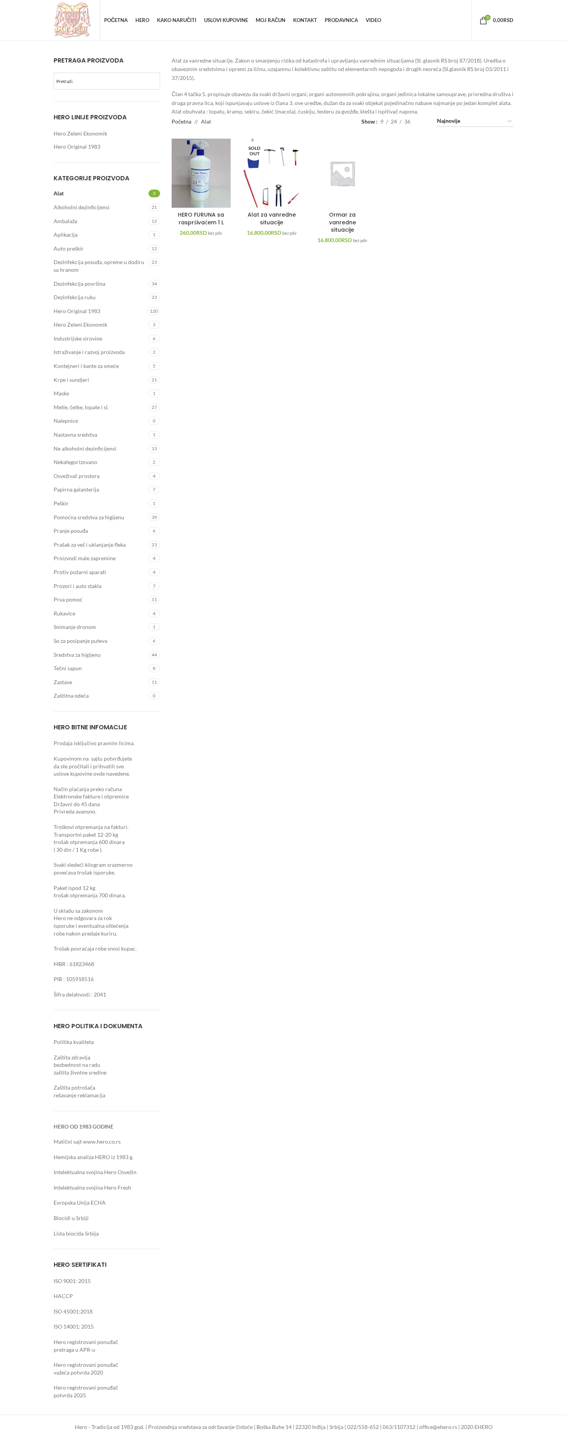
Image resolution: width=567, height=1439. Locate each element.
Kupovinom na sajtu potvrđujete (93, 758)
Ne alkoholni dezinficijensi (85, 448)
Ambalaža (65, 221)
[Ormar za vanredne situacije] (342, 173)
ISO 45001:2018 (73, 1311)
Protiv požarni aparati (80, 572)
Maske (61, 393)
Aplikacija (66, 234)
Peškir (61, 503)
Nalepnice (66, 420)
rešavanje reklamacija (79, 1095)
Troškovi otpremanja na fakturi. (91, 827)
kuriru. (109, 933)
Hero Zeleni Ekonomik (80, 133)
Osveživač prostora (77, 476)
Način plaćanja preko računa (88, 789)
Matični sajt (68, 1141)
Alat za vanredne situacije (272, 218)
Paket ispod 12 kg (74, 888)
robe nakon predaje (77, 933)
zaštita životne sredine (80, 1072)
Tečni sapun (68, 668)
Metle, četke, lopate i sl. (81, 407)
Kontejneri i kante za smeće (86, 366)
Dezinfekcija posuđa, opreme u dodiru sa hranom (99, 266)
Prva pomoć (68, 599)
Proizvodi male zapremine (85, 558)
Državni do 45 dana (77, 804)
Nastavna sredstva (75, 434)
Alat (59, 193)
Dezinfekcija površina (79, 283)
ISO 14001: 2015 (74, 1326)
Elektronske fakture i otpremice (91, 796)
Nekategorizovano (75, 462)
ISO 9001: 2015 (72, 1281)
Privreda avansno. (75, 811)
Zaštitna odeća (71, 695)
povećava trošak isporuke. (84, 872)
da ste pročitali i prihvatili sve (89, 766)
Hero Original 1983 (77, 146)
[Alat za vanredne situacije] (271, 173)
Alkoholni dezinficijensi (82, 207)
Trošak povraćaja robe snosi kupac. (95, 948)
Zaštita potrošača (74, 1087)
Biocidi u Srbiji (71, 1218)
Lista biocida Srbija (76, 1233)
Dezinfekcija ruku (75, 297)
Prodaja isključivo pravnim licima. (94, 743)
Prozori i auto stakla (77, 586)
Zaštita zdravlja (72, 1057)
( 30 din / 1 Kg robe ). (78, 849)
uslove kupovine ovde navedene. (92, 773)
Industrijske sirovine (78, 338)
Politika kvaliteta (74, 1042)
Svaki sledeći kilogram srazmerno (93, 864)
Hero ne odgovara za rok (83, 918)
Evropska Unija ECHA (80, 1202)
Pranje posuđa (71, 530)
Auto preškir (69, 248)
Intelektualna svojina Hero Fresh (92, 1187)
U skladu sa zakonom (78, 910)
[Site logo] (73, 19)
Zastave (63, 682)
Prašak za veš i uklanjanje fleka (90, 544)
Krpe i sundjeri (71, 379)
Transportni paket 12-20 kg (86, 834)
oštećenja (117, 925)
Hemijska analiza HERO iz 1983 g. (93, 1157)
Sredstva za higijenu (77, 654)
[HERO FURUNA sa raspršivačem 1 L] (201, 173)
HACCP (63, 1296)
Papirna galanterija (76, 489)
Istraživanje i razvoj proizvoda (89, 352)
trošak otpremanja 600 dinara (89, 842)
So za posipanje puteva (80, 640)
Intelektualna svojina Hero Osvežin (95, 1172)
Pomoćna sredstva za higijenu (89, 517)
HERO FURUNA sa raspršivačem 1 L (201, 218)
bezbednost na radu (77, 1064)
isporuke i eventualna (79, 925)
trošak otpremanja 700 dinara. (90, 895)
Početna (181, 121)
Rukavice (64, 613)
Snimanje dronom (75, 627)
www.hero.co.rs (102, 1141)
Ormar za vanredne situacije (342, 222)
